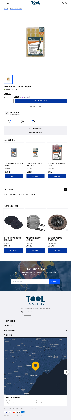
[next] (67, 230)
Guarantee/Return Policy (32, 409)
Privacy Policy (20, 409)
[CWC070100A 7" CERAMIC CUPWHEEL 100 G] (57, 231)
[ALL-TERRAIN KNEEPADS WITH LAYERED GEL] (35, 231)
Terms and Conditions (10, 409)
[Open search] (8, 3)
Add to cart (13, 250)
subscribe (54, 282)
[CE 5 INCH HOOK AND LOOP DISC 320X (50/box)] (13, 231)
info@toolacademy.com (30, 312)
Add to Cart (41, 101)
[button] (17, 97)
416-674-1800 (27, 315)
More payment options (35, 106)
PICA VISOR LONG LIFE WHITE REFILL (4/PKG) (34, 164)
